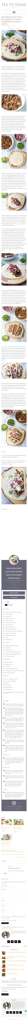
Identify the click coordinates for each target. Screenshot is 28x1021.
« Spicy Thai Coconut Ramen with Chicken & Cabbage (12, 854)
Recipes (13, 850)
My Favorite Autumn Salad (12, 973)
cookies (13, 81)
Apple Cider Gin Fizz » (22, 857)
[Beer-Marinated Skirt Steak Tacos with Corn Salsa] (18, 822)
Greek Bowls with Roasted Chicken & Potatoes (16, 952)
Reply (5, 873)
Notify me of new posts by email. (9, 920)
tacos (22, 851)
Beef (6, 850)
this (16, 223)
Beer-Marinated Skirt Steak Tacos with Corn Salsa (17, 828)
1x (6, 605)
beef (7, 851)
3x (11, 605)
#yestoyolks (21, 808)
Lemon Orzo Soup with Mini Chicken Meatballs (16, 960)
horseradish (15, 851)
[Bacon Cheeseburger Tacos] (6, 822)
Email (2, 905)
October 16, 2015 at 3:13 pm (14, 868)
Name (2, 900)
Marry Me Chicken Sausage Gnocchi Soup (15, 969)
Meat (11, 850)
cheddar (11, 851)
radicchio (19, 851)
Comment (3, 889)
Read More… (17, 1008)
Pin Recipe (15, 597)
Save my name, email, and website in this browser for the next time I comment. (13, 917)
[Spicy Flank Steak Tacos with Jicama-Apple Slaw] (6, 837)
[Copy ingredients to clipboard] (8, 602)
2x (8, 605)
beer (8, 851)
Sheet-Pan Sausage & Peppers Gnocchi (15, 965)
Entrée (9, 850)
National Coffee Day (20, 76)
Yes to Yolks (14, 4)
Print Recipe (17, 28)
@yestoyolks (8, 808)
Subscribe (5, 994)
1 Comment (13, 25)
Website (3, 910)
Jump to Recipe (11, 28)
